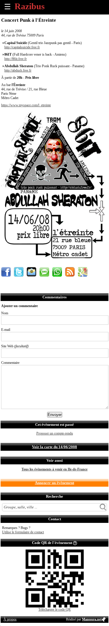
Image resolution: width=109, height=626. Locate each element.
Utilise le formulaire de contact (23, 532)
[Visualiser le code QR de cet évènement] (55, 606)
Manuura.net (92, 619)
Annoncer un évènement (54, 483)
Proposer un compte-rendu (54, 433)
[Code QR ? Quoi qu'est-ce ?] (75, 543)
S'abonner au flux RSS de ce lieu (70, 272)
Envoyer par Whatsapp (57, 272)
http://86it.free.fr (15, 59)
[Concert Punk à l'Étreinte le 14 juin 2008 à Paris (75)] (54, 263)
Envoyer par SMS (44, 272)
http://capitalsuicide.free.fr (22, 47)
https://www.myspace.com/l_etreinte (26, 105)
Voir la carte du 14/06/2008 (54, 447)
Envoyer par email (31, 272)
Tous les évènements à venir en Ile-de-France (54, 469)
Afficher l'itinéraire (82, 272)
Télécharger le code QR (54, 609)
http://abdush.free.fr (17, 70)
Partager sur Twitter (19, 272)
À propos (10, 619)
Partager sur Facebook (6, 272)
